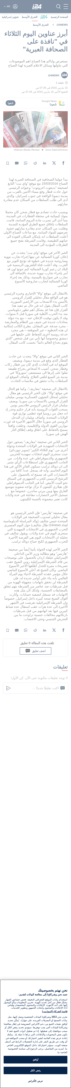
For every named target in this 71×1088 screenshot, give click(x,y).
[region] (35, 1034)
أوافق (35, 1059)
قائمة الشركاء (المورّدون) (54, 1011)
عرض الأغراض (35, 1081)
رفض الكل (35, 1070)
